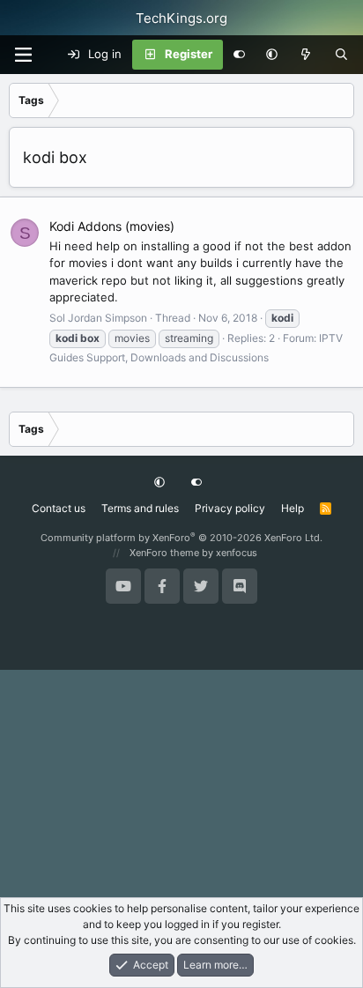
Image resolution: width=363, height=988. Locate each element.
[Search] (341, 54)
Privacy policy (230, 508)
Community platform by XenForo (181, 537)
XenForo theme (164, 552)
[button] (272, 54)
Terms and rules (140, 508)
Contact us (58, 508)
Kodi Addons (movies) (111, 226)
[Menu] (23, 54)
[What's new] (306, 54)
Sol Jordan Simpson (98, 317)
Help (292, 508)
